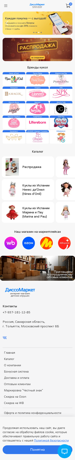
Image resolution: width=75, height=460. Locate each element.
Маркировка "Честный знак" (23, 390)
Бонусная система (16, 371)
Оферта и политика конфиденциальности (32, 412)
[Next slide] (68, 23)
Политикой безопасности (51, 440)
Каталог (9, 358)
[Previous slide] (7, 23)
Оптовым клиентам (17, 384)
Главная (9, 352)
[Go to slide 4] (41, 32)
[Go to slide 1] (33, 32)
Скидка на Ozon (15, 396)
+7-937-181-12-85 (16, 312)
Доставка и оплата (16, 377)
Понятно (37, 450)
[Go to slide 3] (38, 32)
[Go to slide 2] (36, 32)
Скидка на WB (14, 402)
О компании (12, 365)
